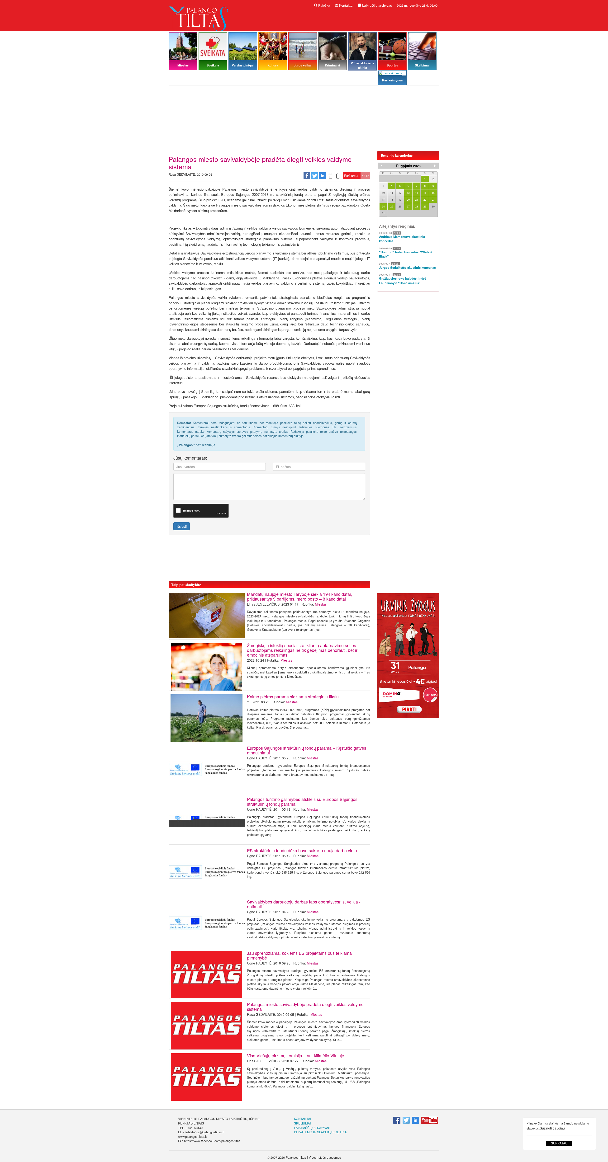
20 (408, 199)
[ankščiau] (382, 165)
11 (391, 192)
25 (391, 206)
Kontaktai (345, 5)
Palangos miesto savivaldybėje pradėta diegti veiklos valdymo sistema (305, 1006)
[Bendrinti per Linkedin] (322, 175)
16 (433, 192)
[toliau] (435, 165)
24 (383, 206)
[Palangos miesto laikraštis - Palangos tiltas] (199, 15)
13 (408, 192)
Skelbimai (302, 1123)
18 (391, 199)
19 (400, 199)
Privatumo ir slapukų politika (320, 1132)
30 (433, 206)
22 (424, 199)
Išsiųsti (181, 526)
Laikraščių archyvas (376, 5)
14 (416, 192)
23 (433, 199)
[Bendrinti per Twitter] (314, 175)
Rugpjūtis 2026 (408, 165)
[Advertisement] (304, 120)
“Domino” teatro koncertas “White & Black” (405, 254)
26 (400, 206)
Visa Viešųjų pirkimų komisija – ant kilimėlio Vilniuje (295, 1055)
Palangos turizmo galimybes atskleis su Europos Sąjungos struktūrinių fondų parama (302, 801)
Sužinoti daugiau (552, 1128)
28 (416, 206)
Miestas (321, 604)
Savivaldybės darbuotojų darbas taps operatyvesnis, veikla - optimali (304, 904)
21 (416, 199)
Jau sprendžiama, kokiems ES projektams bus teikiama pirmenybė (299, 955)
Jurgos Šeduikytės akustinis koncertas (407, 267)
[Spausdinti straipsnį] (330, 175)
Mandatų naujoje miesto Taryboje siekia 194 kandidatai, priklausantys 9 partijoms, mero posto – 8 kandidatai (299, 596)
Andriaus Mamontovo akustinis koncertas (402, 239)
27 (408, 206)
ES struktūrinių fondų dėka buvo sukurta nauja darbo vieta (302, 850)
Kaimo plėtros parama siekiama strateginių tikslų (293, 696)
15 (424, 192)
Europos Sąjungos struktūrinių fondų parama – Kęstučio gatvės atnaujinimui (306, 750)
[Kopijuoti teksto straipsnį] (338, 175)
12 (400, 192)
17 (383, 199)
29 (424, 206)
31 (383, 213)
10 (383, 192)
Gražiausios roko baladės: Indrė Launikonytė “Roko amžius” (402, 280)
